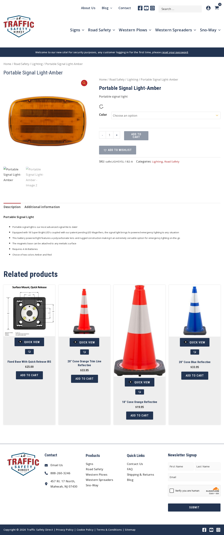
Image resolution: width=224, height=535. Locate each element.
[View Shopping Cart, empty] (217, 8)
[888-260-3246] (57, 473)
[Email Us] (54, 465)
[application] (110, 8)
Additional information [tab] (42, 207)
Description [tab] (12, 207)
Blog (130, 480)
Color (103, 115)
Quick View (32, 342)
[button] (84, 83)
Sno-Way (92, 485)
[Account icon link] (208, 8)
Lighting (37, 64)
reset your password (175, 52)
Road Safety (21, 64)
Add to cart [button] (29, 375)
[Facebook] (140, 8)
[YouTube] (146, 8)
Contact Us (135, 464)
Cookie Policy (85, 529)
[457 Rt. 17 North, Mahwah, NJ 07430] (61, 484)
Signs (89, 464)
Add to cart (136, 136)
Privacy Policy (65, 529)
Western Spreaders (99, 480)
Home (7, 64)
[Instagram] (152, 8)
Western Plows (96, 474)
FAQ (130, 469)
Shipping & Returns (140, 474)
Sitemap (130, 529)
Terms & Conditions (109, 529)
